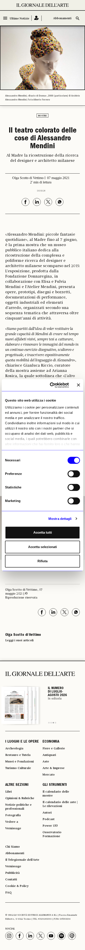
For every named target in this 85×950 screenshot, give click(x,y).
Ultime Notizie (19, 18)
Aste (45, 761)
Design (41, 191)
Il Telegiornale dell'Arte (22, 859)
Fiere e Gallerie (53, 748)
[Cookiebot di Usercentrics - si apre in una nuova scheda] (51, 385)
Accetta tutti (42, 532)
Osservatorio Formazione (51, 834)
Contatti (11, 879)
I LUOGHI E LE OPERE (22, 742)
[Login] (36, 18)
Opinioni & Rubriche (19, 798)
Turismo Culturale (18, 768)
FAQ (8, 892)
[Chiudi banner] (78, 385)
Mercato (48, 774)
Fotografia (13, 815)
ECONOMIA (50, 742)
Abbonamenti (62, 18)
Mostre (42, 116)
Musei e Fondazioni (19, 761)
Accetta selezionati (42, 547)
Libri (8, 791)
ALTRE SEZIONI (17, 785)
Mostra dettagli (60, 519)
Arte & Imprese (53, 768)
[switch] (74, 473)
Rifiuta (42, 561)
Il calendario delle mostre (55, 793)
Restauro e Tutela (18, 755)
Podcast (48, 819)
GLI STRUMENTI (54, 785)
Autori (47, 812)
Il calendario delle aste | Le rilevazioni (60, 804)
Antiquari (49, 755)
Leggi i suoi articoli (19, 640)
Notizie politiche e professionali (18, 806)
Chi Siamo (12, 846)
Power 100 (50, 825)
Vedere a (11, 821)
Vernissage (13, 828)
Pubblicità (12, 872)
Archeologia (14, 748)
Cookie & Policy (17, 886)
